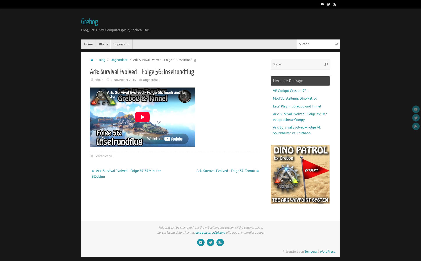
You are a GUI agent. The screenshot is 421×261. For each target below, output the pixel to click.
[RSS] (335, 4)
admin (99, 80)
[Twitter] (328, 4)
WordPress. (327, 252)
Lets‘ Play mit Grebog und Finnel (297, 106)
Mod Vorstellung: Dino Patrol (295, 99)
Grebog (89, 22)
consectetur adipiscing (210, 232)
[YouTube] (322, 4)
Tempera (311, 252)
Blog (102, 60)
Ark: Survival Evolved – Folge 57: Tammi (225, 171)
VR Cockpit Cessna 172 (289, 91)
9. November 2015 (123, 80)
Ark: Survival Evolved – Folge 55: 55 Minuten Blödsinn (126, 174)
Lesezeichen (103, 156)
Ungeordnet (119, 60)
